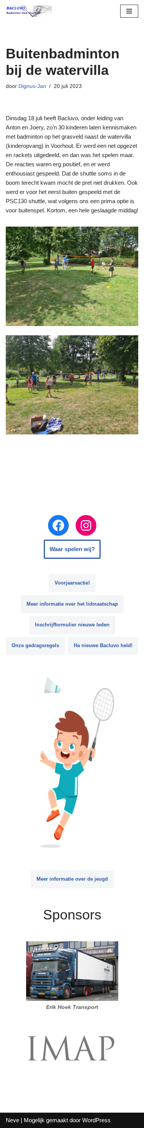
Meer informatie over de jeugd (72, 879)
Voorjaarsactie (72, 583)
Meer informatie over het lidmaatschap (72, 604)
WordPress (96, 1120)
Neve (12, 1120)
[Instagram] (86, 525)
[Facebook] (58, 525)
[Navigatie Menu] (129, 11)
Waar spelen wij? (72, 549)
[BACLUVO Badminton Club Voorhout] (29, 11)
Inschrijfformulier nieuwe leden (72, 625)
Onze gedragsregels (35, 645)
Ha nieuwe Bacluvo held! (103, 645)
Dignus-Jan (32, 86)
